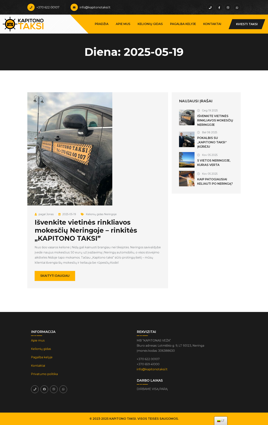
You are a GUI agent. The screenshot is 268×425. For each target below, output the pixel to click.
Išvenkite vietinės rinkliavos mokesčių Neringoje (215, 120)
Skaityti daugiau (54, 275)
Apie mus (123, 24)
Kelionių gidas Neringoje (101, 214)
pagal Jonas (46, 214)
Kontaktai (212, 24)
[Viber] (54, 389)
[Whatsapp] (63, 389)
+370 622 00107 (47, 7)
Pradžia (101, 24)
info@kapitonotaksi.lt (95, 7)
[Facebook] (44, 389)
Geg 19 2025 (209, 110)
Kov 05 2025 (209, 155)
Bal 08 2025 (209, 132)
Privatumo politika (44, 374)
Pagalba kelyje (183, 24)
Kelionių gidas (150, 24)
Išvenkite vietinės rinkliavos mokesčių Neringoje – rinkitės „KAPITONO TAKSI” (86, 230)
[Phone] (35, 389)
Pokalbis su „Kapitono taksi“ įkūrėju (212, 142)
